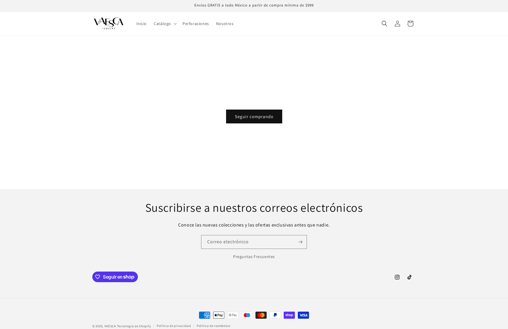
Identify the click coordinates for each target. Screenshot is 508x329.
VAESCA (110, 326)
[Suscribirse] (300, 242)
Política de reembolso (213, 326)
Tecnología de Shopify (134, 326)
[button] (164, 23)
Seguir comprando (254, 116)
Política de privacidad (174, 326)
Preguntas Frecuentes (254, 256)
